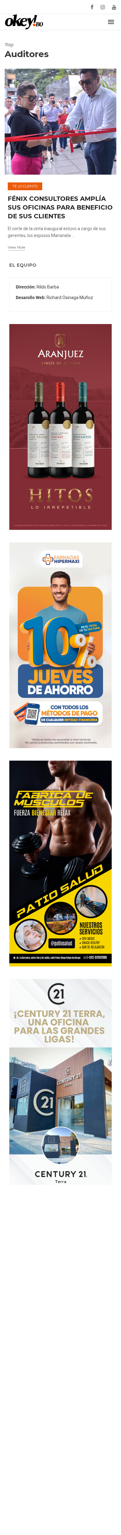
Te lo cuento (25, 186)
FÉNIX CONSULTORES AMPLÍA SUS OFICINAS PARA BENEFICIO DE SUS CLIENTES (60, 207)
